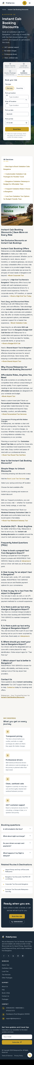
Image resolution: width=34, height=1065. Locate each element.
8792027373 (10, 1010)
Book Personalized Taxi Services (15, 414)
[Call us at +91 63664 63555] (29, 1055)
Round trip (20, 88)
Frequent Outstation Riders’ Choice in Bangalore (16, 190)
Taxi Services (6, 974)
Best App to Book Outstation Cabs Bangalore (16, 168)
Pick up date (9, 110)
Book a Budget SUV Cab (11, 343)
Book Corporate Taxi (16, 275)
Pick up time (9, 119)
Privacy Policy (18, 1055)
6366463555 (18, 921)
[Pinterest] (23, 956)
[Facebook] (4, 956)
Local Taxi (5, 971)
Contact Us (5, 996)
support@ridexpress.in (13, 1018)
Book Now (17, 129)
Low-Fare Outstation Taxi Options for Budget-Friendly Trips (16, 197)
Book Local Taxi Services (16, 479)
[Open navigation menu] (30, 3)
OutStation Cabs (7, 968)
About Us (5, 986)
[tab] (10, 65)
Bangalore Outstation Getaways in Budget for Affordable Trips (16, 182)
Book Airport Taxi (9, 396)
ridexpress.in (26, 561)
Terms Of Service (7, 1055)
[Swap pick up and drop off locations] (26, 100)
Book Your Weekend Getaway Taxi (15, 521)
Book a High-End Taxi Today (21, 296)
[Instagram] (18, 956)
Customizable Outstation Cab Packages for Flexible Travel (14, 175)
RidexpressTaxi (17, 1050)
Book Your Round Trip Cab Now (14, 455)
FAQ (3, 990)
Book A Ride (6, 993)
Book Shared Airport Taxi (12, 361)
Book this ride (17, 916)
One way (10, 88)
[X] (8, 956)
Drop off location (10, 101)
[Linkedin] (13, 956)
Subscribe (15, 1042)
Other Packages (7, 978)
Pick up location (10, 93)
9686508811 (19, 1008)
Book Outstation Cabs (19, 323)
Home (4, 9)
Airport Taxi (5, 965)
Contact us (11, 687)
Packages (5, 999)
